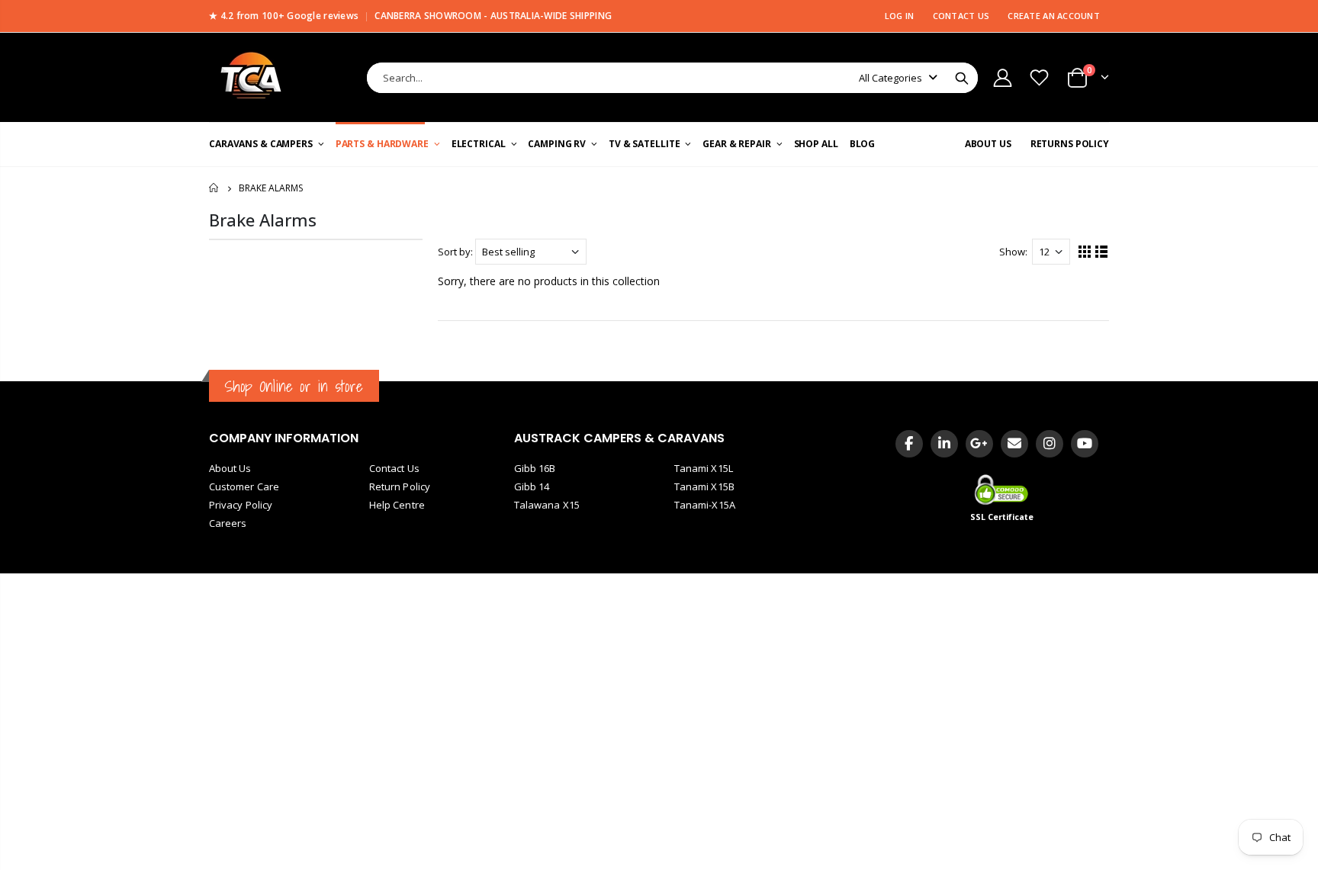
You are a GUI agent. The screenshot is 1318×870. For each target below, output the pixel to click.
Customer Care (244, 486)
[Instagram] (1049, 443)
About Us (230, 468)
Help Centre (397, 505)
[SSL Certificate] (1002, 489)
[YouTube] (1084, 443)
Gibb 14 (531, 486)
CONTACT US (961, 15)
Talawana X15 (547, 505)
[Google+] (979, 443)
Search (962, 78)
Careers (227, 523)
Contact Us (394, 468)
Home (214, 188)
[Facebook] (909, 443)
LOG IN (900, 15)
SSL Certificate (1002, 517)
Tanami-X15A (704, 505)
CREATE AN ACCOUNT (1054, 15)
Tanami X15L (703, 468)
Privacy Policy (240, 505)
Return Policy (399, 486)
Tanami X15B (704, 486)
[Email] (1014, 443)
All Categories (890, 78)
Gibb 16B (535, 468)
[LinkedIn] (944, 443)
